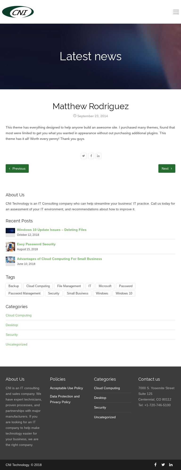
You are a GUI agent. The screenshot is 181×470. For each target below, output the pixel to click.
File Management (69, 286)
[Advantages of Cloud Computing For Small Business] (10, 259)
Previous (18, 168)
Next (165, 168)
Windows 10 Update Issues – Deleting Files (51, 230)
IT (89, 286)
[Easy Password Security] (10, 246)
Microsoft (105, 286)
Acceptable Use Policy (66, 388)
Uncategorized (16, 344)
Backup (13, 286)
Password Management (24, 293)
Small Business (77, 293)
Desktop (12, 325)
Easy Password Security (36, 244)
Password (125, 286)
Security (53, 293)
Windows (102, 293)
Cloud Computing (38, 286)
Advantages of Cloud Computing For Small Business (59, 259)
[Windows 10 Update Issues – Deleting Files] (10, 230)
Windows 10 (124, 293)
